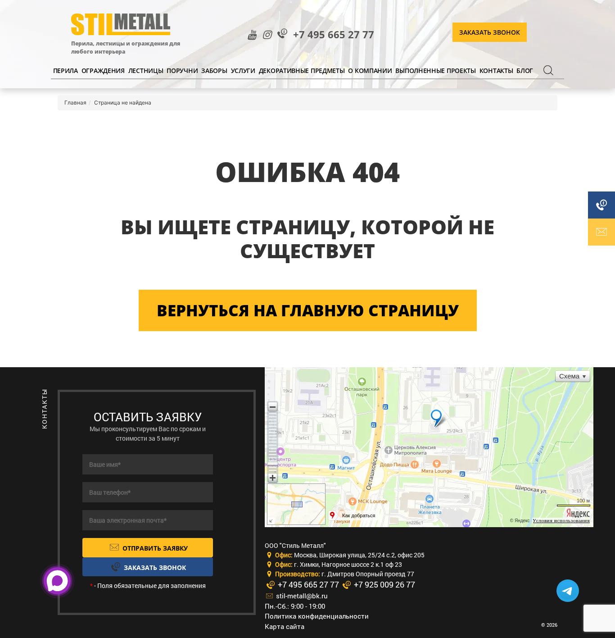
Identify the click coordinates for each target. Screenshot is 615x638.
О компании (370, 70)
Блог (524, 70)
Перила (65, 70)
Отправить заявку (154, 548)
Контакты (496, 70)
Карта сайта (284, 626)
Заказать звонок (489, 32)
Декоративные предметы (302, 70)
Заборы (214, 70)
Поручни (182, 70)
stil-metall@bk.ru (301, 595)
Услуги (243, 70)
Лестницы (145, 70)
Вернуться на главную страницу (308, 310)
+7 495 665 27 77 (333, 34)
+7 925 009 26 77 (383, 584)
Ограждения (103, 70)
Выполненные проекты (435, 70)
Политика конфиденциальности (317, 615)
